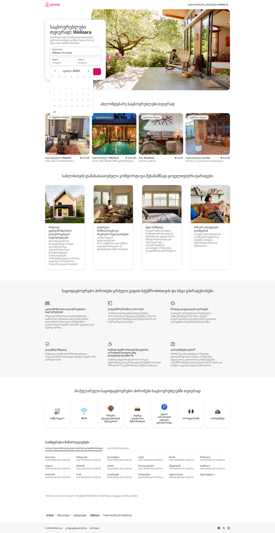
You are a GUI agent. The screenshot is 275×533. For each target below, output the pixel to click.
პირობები (94, 528)
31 (55, 112)
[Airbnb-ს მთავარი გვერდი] (52, 4)
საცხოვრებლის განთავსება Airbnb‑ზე (208, 4)
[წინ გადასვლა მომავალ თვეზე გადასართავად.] (88, 71)
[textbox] (62, 62)
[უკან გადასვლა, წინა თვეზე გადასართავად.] (55, 71)
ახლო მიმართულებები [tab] (118, 448)
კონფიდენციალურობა (76, 528)
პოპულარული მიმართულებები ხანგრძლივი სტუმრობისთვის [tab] (74, 448)
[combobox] (75, 52)
